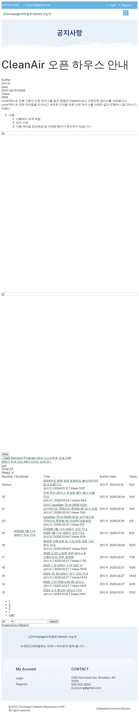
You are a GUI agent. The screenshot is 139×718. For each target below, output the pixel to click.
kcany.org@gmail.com (37, 5)
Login (112, 5)
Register (127, 5)
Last (12, 615)
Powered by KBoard (14, 625)
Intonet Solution (120, 708)
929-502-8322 (10, 5)
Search (53, 621)
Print (5, 454)
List (4, 465)
